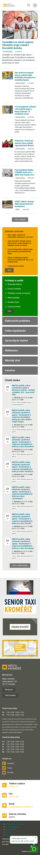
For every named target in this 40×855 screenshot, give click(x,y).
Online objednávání (15, 330)
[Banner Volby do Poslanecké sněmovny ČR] (20, 587)
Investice (10, 370)
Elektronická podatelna (17, 320)
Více (9, 270)
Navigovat (9, 689)
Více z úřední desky (20, 565)
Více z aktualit (20, 219)
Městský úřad (12, 360)
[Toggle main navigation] (35, 5)
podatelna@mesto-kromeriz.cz (21, 807)
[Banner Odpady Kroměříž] (20, 626)
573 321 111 (14, 786)
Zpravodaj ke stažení (16, 340)
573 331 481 (14, 797)
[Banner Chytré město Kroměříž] (20, 648)
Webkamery (11, 350)
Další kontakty (10, 695)
